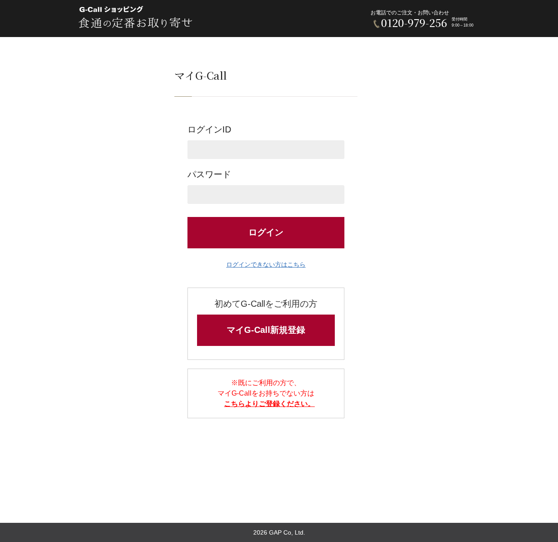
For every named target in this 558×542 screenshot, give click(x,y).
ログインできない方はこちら (266, 264)
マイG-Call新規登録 (266, 330)
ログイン (265, 232)
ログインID (209, 129)
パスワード (209, 174)
